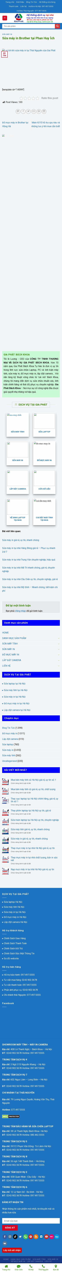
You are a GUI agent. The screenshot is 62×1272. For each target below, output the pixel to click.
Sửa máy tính (8, 755)
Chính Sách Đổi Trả (13, 948)
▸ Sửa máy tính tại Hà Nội (14, 690)
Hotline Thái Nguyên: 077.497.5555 (31, 11)
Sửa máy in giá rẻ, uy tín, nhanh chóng (20, 540)
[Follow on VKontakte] (4, 1243)
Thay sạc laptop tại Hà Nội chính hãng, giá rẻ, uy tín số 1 (34, 800)
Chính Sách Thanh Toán (15, 943)
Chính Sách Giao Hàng (15, 938)
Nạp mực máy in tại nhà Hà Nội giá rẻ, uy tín (32, 869)
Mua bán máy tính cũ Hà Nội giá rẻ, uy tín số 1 (33, 780)
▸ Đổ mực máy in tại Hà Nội (15, 703)
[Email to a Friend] (33, 111)
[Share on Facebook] (23, 111)
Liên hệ (23, 6)
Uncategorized (9, 761)
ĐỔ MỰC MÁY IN (10, 654)
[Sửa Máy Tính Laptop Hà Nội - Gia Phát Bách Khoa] (34, 18)
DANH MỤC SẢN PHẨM (14, 638)
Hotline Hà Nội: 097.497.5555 (41, 6)
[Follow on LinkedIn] (41, 1236)
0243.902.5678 (29, 980)
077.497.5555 (34, 995)
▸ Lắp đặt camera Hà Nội (14, 922)
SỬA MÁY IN (8, 649)
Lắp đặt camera (10, 739)
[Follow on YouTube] (46, 1236)
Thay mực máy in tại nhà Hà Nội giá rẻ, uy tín (33, 848)
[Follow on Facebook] (4, 1236)
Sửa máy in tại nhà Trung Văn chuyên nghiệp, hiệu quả (28, 559)
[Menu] (4, 18)
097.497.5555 (28, 974)
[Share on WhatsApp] (18, 111)
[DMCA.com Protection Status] (11, 1116)
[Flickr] (51, 1236)
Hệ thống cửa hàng (47, 2)
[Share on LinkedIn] (44, 111)
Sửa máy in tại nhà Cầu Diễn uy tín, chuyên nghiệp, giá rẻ (30, 579)
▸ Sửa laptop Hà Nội (12, 902)
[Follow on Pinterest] (30, 1236)
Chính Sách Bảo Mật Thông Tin (19, 953)
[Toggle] (59, 638)
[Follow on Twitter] (20, 1236)
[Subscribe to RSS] (36, 1236)
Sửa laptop (7, 744)
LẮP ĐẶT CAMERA (11, 660)
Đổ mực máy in (9, 733)
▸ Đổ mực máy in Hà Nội (14, 917)
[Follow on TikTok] (15, 1236)
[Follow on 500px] (57, 1236)
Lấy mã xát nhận (12, 1250)
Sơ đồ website (11, 958)
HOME (5, 632)
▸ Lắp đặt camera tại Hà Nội (16, 710)
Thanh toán (13, 6)
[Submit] (57, 26)
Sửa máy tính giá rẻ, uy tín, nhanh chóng (30, 829)
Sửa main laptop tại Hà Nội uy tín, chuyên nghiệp (35, 820)
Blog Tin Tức (31, 2)
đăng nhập (20, 611)
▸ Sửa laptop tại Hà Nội (13, 683)
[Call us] (25, 1236)
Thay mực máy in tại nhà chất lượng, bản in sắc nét (34, 859)
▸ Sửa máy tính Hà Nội (13, 907)
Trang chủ (10, 2)
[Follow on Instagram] (10, 1236)
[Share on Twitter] (28, 111)
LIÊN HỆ (6, 665)
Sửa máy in (7, 34)
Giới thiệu (20, 2)
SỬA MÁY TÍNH (10, 643)
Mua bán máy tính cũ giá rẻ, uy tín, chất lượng (33, 789)
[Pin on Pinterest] (38, 111)
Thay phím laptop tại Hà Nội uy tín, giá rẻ (31, 810)
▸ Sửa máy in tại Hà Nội (14, 696)
